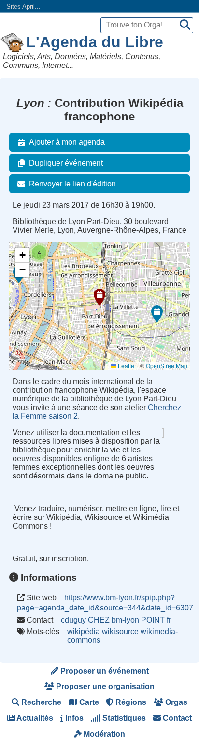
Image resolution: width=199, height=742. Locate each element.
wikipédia (83, 631)
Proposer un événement (103, 671)
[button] (99, 297)
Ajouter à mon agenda (67, 142)
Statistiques (123, 718)
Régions (130, 702)
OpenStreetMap (166, 365)
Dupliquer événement (66, 163)
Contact (176, 718)
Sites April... (23, 6)
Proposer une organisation (104, 686)
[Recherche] (185, 25)
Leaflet (126, 365)
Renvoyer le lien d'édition (72, 184)
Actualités (34, 718)
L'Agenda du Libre (94, 42)
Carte (88, 702)
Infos (73, 718)
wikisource (120, 631)
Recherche (40, 702)
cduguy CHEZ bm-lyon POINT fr (116, 620)
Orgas (175, 702)
